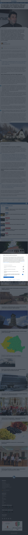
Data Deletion (9, 279)
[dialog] (14, 267)
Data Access (14, 279)
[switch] (23, 266)
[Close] (26, 255)
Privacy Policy (18, 279)
